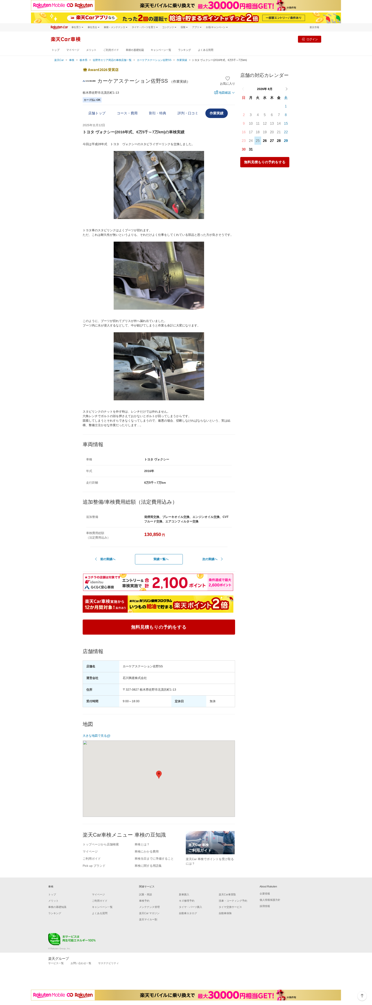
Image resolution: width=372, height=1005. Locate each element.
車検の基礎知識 (135, 50)
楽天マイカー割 (148, 919)
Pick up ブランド (94, 865)
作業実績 (182, 60)
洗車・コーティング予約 (233, 900)
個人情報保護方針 (270, 899)
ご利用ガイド (111, 50)
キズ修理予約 (186, 900)
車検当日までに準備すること (154, 858)
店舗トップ (96, 113)
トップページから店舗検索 (101, 844)
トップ (55, 50)
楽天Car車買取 (227, 894)
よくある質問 (205, 50)
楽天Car (59, 60)
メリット (91, 50)
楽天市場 (314, 27)
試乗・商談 (145, 894)
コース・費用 (127, 113)
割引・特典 (157, 113)
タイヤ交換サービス (230, 907)
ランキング (184, 50)
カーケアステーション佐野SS (154, 60)
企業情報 (265, 893)
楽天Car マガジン (149, 913)
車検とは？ (142, 844)
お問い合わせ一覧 (81, 963)
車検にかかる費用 (147, 851)
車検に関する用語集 (148, 865)
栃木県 (83, 60)
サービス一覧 (56, 963)
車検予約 (144, 900)
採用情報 (265, 906)
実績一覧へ (161, 559)
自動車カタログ (188, 913)
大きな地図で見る (95, 735)
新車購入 (184, 894)
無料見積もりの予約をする (264, 162)
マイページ (72, 50)
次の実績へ (209, 559)
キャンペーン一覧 (161, 50)
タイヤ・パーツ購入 (190, 907)
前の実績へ (107, 559)
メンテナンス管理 (149, 907)
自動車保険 (225, 913)
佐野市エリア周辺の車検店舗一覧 (112, 60)
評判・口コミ (188, 113)
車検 (71, 60)
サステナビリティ (108, 963)
